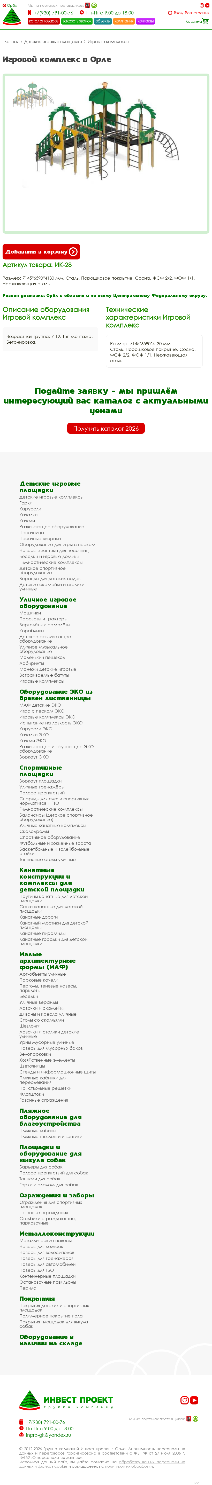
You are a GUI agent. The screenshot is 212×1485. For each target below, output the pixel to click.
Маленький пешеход (42, 657)
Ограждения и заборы (56, 1195)
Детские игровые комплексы (51, 497)
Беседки (28, 996)
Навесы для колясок (41, 1246)
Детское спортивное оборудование (42, 570)
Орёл (12, 5)
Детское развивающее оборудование (45, 638)
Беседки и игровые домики (49, 556)
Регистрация (197, 13)
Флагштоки (31, 1094)
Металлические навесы (45, 1240)
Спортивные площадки (40, 770)
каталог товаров (43, 20)
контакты (146, 20)
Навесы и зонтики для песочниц (54, 550)
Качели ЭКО (32, 740)
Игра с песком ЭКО (42, 711)
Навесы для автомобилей (47, 1264)
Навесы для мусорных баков (51, 1048)
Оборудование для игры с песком (57, 544)
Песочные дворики (40, 538)
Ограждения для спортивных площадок (50, 1204)
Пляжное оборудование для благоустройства (50, 1117)
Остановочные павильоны (47, 1282)
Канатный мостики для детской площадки (53, 925)
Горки (25, 503)
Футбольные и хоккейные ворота (55, 843)
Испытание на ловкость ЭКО (51, 723)
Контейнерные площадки (47, 1276)
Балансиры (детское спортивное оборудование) (56, 817)
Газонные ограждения (43, 1100)
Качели (27, 520)
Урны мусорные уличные (46, 1042)
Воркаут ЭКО (34, 757)
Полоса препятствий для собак (53, 1173)
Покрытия (37, 1298)
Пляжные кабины (37, 1130)
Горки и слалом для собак (48, 1184)
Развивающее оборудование (51, 526)
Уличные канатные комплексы (52, 825)
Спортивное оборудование (49, 837)
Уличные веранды (38, 1002)
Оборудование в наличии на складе (50, 1339)
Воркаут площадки (40, 781)
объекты (102, 20)
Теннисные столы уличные (47, 859)
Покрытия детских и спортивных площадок (54, 1307)
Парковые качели (38, 980)
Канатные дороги (38, 917)
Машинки (30, 613)
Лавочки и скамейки (42, 1008)
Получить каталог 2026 (106, 428)
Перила (27, 1288)
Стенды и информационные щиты (57, 1072)
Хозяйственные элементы (47, 1060)
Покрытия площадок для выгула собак (53, 1324)
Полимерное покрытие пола (51, 1316)
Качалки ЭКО (34, 734)
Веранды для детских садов (49, 578)
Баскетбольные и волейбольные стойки (54, 851)
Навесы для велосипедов (46, 1252)
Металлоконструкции (57, 1233)
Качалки (28, 514)
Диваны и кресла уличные (48, 1014)
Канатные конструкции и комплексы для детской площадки (52, 879)
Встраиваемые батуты (44, 675)
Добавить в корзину (36, 251)
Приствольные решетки (45, 1088)
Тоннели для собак (39, 1178)
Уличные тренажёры (41, 787)
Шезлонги (29, 1026)
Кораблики (31, 630)
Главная (11, 41)
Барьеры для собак (41, 1167)
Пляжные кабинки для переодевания (42, 1080)
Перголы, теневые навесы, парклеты (48, 988)
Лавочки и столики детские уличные (49, 1034)
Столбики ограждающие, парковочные (47, 1220)
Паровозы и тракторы (43, 619)
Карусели (30, 509)
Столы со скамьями (41, 1020)
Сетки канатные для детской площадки (50, 908)
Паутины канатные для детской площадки (53, 898)
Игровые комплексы (108, 41)
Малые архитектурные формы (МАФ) (47, 960)
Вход (178, 13)
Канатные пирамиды (42, 933)
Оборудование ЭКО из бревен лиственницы (56, 694)
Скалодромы (34, 831)
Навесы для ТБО (36, 1270)
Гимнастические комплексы (50, 562)
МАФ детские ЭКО (40, 705)
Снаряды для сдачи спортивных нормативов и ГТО (54, 800)
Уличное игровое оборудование (48, 602)
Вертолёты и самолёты (44, 624)
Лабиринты (31, 663)
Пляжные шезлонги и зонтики (50, 1136)
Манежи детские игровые (47, 669)
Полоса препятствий (42, 793)
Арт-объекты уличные (42, 974)
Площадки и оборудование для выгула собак (50, 1153)
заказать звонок (77, 20)
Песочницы (31, 532)
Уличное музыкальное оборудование (43, 649)
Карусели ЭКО (35, 728)
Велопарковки (35, 1054)
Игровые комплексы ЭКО (47, 717)
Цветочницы (32, 1066)
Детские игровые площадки (53, 41)
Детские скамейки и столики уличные (51, 586)
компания (124, 20)
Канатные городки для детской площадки (53, 941)
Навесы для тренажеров (46, 1258)
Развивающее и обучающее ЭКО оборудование (56, 748)
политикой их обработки (129, 1466)
